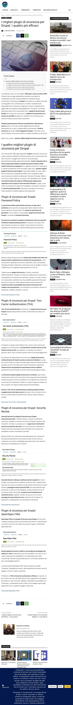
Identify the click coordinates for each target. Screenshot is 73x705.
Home (3, 15)
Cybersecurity (54, 242)
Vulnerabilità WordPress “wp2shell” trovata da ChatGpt (60, 349)
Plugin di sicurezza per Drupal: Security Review (21, 87)
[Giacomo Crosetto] (2, 31)
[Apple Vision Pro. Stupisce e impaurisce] (8, 655)
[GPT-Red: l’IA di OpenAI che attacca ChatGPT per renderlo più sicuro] (61, 301)
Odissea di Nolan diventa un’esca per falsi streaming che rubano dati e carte (60, 236)
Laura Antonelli (62, 242)
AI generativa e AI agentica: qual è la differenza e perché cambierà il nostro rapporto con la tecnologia (58, 195)
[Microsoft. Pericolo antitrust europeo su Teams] (40, 655)
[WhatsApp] (27, 36)
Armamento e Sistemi (56, 45)
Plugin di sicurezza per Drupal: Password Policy (21, 83)
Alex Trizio (58, 82)
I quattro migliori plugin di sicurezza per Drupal (19, 81)
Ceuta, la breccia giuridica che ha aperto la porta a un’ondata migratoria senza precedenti (60, 155)
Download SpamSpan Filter (10, 591)
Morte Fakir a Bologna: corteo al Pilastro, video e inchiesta (60, 274)
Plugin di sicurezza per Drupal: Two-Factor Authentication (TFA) (26, 85)
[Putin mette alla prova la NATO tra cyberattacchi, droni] (61, 103)
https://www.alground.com (23, 628)
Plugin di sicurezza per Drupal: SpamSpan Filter (21, 89)
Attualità (4, 659)
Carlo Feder (59, 316)
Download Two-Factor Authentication (13, 402)
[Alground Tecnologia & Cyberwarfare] (14, 4)
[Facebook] (18, 36)
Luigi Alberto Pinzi (66, 45)
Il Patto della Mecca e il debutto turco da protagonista (60, 77)
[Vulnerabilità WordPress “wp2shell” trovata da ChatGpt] (61, 339)
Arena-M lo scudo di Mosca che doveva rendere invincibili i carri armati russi (60, 39)
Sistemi (8, 15)
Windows (9, 18)
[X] (22, 36)
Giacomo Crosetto (10, 30)
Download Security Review (10, 505)
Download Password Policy (10, 295)
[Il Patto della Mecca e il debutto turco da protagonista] (61, 66)
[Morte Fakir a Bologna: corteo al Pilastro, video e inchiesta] (61, 264)
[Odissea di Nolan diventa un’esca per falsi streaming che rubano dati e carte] (61, 225)
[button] (69, 10)
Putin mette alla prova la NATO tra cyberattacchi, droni (60, 113)
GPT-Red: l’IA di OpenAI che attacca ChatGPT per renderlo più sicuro (60, 311)
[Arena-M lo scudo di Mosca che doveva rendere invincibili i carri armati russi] (61, 27)
